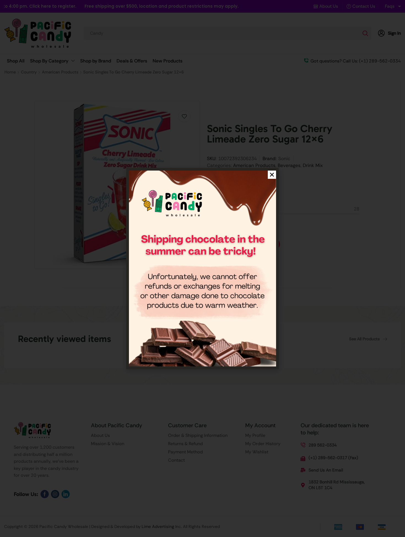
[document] (202, 268)
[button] (272, 175)
